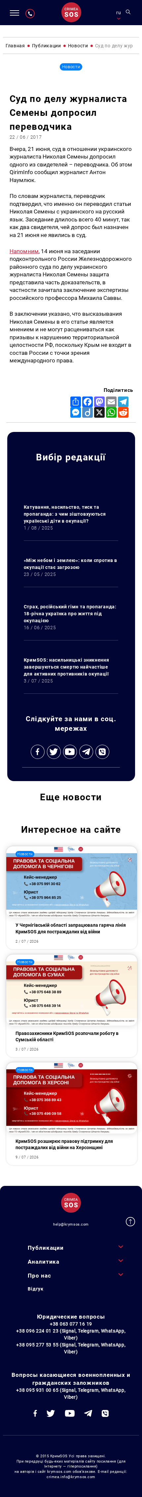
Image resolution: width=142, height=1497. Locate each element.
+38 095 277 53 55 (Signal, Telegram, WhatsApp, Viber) (70, 1348)
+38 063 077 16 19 (71, 1324)
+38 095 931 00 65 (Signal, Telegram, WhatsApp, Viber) (70, 1393)
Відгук (35, 1288)
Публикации (45, 1247)
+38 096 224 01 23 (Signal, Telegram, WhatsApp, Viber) (70, 1334)
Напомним (24, 251)
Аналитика (43, 1261)
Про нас (39, 1275)
